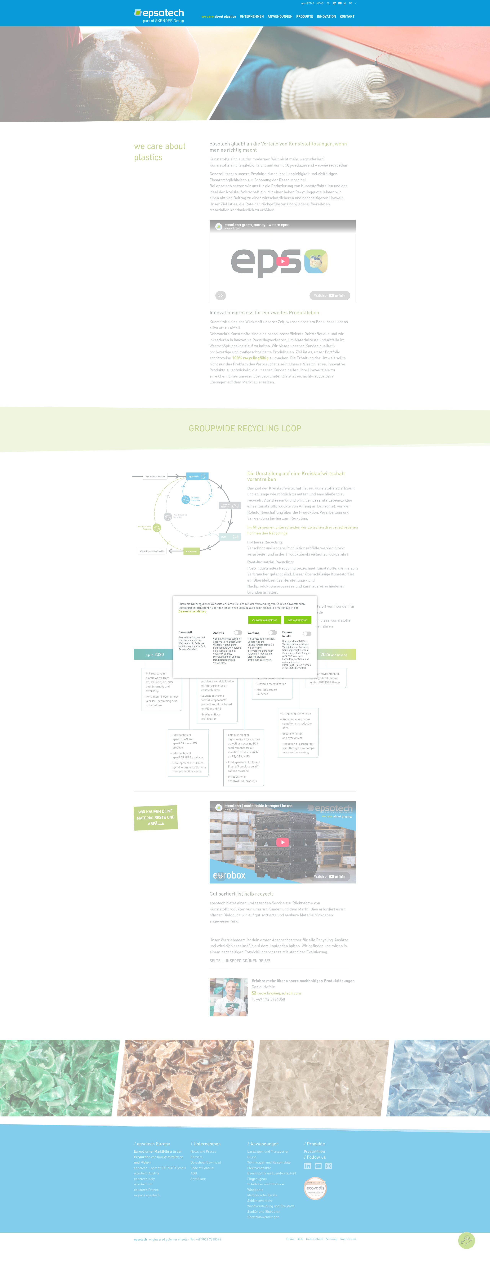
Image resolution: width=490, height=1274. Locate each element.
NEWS (320, 3)
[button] (264, 620)
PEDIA (308, 3)
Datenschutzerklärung (192, 611)
